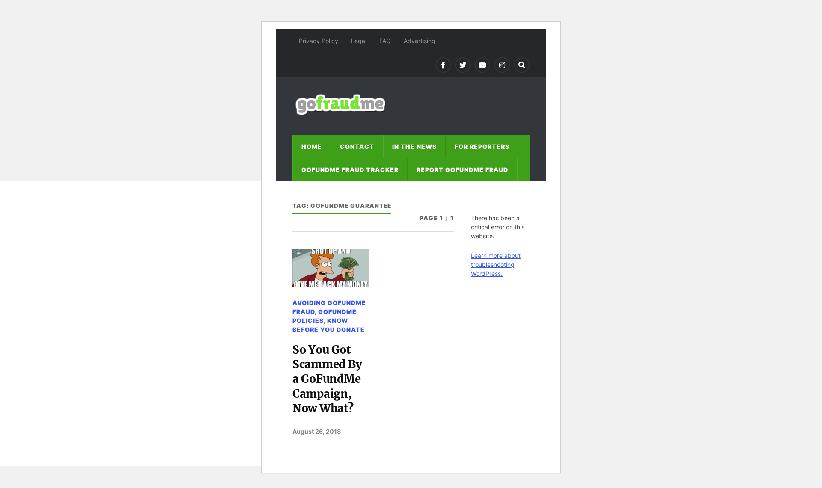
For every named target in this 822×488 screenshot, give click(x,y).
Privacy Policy (318, 40)
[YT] (482, 65)
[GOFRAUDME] (340, 111)
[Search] (522, 65)
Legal (358, 40)
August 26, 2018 (316, 431)
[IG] (502, 65)
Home (311, 146)
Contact (357, 146)
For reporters (482, 146)
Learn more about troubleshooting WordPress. (496, 264)
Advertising (419, 40)
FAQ (385, 40)
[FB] (443, 65)
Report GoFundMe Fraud (462, 169)
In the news (414, 146)
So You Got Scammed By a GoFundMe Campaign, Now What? (327, 379)
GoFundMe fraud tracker (350, 169)
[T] (463, 65)
